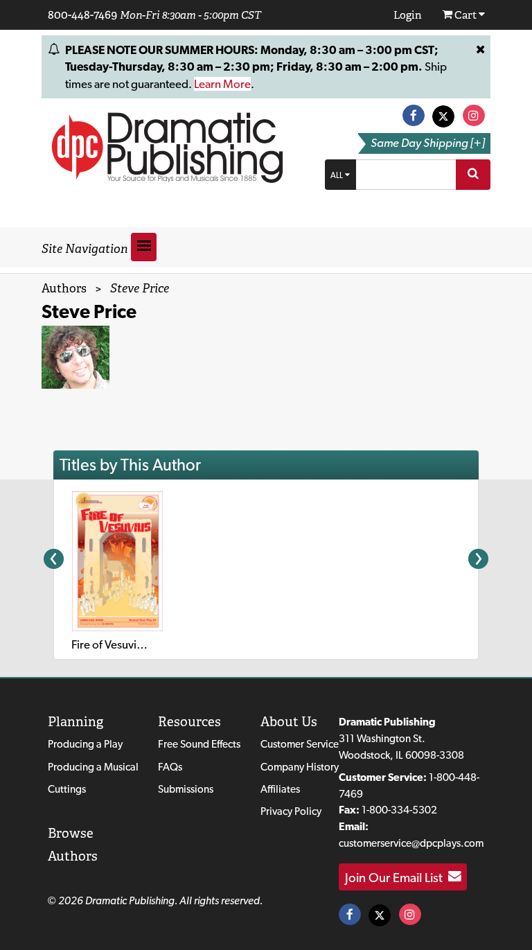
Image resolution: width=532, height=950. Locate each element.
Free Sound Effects (199, 743)
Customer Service (299, 743)
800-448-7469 (82, 14)
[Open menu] (144, 247)
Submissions (185, 788)
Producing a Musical (93, 766)
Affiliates (280, 788)
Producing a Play (85, 743)
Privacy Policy (290, 811)
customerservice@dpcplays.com (411, 843)
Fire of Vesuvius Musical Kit (137, 644)
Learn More (222, 84)
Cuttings (67, 788)
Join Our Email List (396, 876)
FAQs (170, 766)
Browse (71, 833)
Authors (64, 288)
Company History (299, 766)
